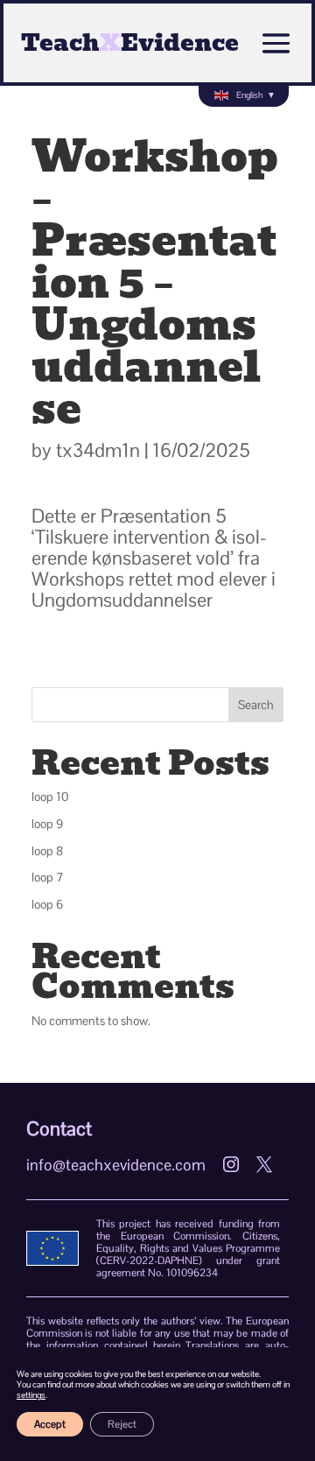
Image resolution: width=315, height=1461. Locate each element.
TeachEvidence (130, 43)
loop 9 (47, 824)
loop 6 (47, 904)
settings (31, 1395)
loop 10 (50, 796)
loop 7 (48, 877)
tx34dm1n (98, 450)
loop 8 (47, 851)
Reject (122, 1424)
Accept (50, 1424)
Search (256, 705)
